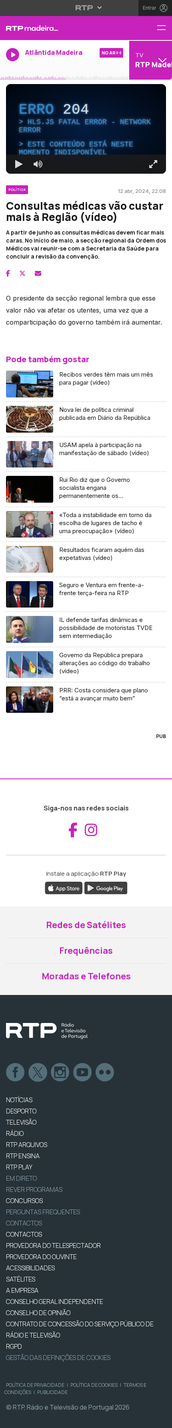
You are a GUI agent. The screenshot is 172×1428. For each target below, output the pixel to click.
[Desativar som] (32, 1418)
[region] (86, 714)
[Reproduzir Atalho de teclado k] (12, 1418)
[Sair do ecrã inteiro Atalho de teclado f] (159, 1418)
